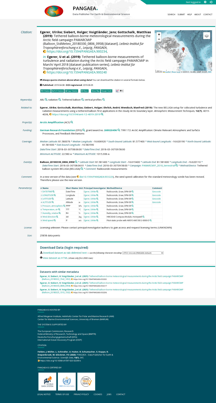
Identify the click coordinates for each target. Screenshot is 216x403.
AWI (209, 72)
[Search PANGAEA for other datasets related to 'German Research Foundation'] (83, 130)
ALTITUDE (47, 202)
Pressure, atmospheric (53, 206)
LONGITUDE (48, 195)
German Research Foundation (57, 130)
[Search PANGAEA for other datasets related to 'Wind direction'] (57, 217)
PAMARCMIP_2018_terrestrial (158, 165)
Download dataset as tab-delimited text (65, 252)
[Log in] (211, 2)
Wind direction (49, 216)
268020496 (110, 130)
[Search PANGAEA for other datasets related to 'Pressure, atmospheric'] (64, 206)
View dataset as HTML (55, 257)
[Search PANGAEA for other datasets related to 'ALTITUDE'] (53, 202)
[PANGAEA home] (54, 8)
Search (171, 14)
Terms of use (62, 394)
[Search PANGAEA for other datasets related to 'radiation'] (59, 99)
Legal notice (44, 394)
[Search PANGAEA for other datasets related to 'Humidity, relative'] (60, 213)
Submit (181, 14)
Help (189, 14)
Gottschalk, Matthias (134, 32)
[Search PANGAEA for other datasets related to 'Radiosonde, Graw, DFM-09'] (132, 191)
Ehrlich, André (112, 107)
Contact (207, 14)
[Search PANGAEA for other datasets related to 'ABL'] (46, 99)
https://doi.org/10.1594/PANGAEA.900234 (77, 51)
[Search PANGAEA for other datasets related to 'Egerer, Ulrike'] (97, 191)
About (197, 14)
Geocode (156, 191)
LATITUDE (47, 198)
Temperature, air (50, 209)
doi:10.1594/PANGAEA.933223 (96, 176)
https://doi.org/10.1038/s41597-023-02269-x (60, 360)
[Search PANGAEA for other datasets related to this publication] (102, 114)
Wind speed (48, 220)
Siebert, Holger (75, 32)
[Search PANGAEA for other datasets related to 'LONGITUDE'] (55, 195)
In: (44, 57)
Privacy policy (81, 394)
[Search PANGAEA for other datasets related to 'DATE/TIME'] (53, 191)
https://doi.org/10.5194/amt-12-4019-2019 (76, 114)
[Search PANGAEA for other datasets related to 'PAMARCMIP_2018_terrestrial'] (176, 165)
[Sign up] (205, 2)
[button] (183, 49)
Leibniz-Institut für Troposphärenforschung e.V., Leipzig (89, 66)
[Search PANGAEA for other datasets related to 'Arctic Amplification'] (72, 122)
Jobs (109, 394)
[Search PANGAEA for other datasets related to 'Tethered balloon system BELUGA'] (82, 169)
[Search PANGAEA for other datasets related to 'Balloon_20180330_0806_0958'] (76, 162)
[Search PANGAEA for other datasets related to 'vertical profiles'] (103, 99)
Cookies (98, 394)
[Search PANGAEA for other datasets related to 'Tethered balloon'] (82, 99)
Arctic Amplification (52, 122)
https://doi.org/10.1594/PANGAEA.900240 (77, 72)
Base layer (176, 72)
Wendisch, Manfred (132, 107)
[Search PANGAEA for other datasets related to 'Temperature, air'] (59, 209)
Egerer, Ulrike (51, 32)
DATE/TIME (47, 191)
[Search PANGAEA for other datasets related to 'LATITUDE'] (53, 199)
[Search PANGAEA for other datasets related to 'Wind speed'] (55, 220)
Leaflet (167, 72)
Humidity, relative (50, 213)
